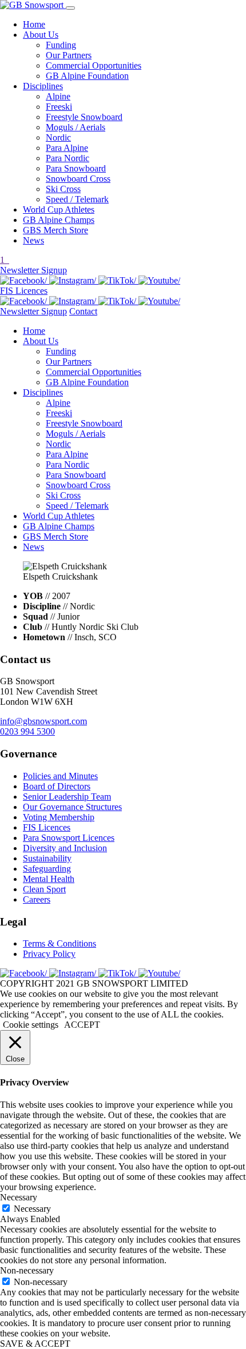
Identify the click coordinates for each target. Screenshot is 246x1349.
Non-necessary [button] (27, 1270)
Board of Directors (56, 786)
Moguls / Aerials (75, 127)
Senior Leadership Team (67, 796)
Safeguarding (47, 868)
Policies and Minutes (60, 776)
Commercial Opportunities (93, 65)
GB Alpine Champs (58, 220)
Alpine (58, 96)
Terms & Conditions (59, 943)
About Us (40, 34)
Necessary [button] (18, 1197)
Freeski (59, 106)
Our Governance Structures (72, 807)
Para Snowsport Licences (68, 838)
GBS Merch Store (55, 230)
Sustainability (47, 858)
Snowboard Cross (78, 178)
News (33, 240)
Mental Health (48, 879)
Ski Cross (63, 189)
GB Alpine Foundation (87, 76)
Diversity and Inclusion (65, 848)
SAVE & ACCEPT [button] (35, 1343)
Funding (61, 45)
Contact (83, 311)
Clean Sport (44, 889)
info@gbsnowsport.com (43, 721)
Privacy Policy (49, 954)
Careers (36, 899)
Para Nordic (67, 158)
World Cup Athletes (58, 209)
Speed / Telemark (77, 199)
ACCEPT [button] (82, 1024)
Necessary (32, 1209)
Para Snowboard (76, 168)
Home (34, 24)
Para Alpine (67, 148)
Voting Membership (58, 817)
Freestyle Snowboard (84, 117)
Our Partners (69, 55)
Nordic (58, 137)
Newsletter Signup (33, 270)
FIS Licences (23, 291)
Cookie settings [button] (30, 1024)
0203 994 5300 (27, 731)
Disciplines (43, 86)
